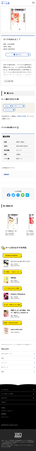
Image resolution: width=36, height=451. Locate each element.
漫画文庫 (6, 174)
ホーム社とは (4, 389)
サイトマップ (4, 417)
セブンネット (8, 109)
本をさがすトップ (6, 353)
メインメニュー (33, 2)
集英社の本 (20, 116)
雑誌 (2, 358)
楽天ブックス (17, 106)
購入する (18, 54)
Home (2, 344)
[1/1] (18, 19)
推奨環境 (3, 414)
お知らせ (3, 402)
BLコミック (4, 367)
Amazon (7, 106)
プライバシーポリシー (7, 411)
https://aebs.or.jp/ (5, 446)
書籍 (2, 371)
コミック (14, 344)
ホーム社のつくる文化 (7, 393)
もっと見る (8, 81)
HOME (3, 407)
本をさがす (7, 344)
